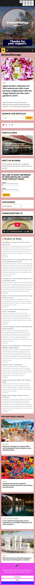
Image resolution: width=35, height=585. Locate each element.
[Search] (32, 50)
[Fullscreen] (31, 231)
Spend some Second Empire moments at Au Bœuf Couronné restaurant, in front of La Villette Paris (17, 147)
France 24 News (13, 239)
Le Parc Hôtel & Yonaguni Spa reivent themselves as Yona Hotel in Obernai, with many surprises (17, 522)
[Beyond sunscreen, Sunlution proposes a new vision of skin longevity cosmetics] (17, 542)
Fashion (4, 481)
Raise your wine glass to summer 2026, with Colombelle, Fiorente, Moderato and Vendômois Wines (17, 448)
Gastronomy (7, 140)
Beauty (4, 83)
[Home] (3, 50)
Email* (4, 188)
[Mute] (28, 231)
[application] (17, 224)
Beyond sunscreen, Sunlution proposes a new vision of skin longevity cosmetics (17, 559)
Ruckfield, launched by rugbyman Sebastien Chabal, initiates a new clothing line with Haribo (17, 485)
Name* (4, 182)
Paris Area (20, 140)
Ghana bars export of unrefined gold (12, 364)
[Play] (4, 231)
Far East (4, 518)
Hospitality (14, 140)
